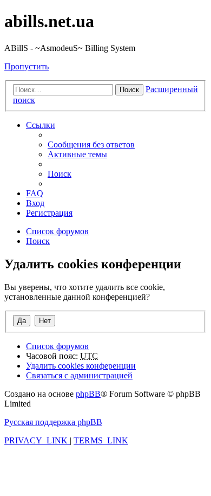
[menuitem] (91, 144)
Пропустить (26, 66)
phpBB (88, 393)
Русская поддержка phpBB (53, 422)
